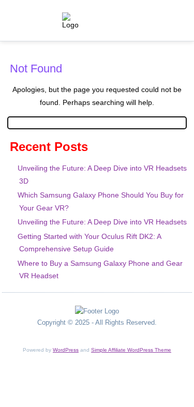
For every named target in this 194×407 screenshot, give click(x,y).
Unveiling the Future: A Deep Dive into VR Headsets (102, 222)
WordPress (66, 350)
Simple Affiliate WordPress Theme (131, 350)
